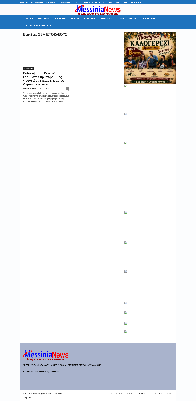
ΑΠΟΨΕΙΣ (133, 18)
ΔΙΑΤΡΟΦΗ (149, 18)
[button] (171, 22)
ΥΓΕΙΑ (124, 2)
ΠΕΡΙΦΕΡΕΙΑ (60, 18)
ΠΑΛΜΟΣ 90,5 (156, 394)
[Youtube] (174, 2)
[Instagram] (164, 2)
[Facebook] (150, 2)
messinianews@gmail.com (47, 371)
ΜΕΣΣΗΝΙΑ (43, 18)
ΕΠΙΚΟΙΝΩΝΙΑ (135, 2)
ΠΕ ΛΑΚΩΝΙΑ (28, 68)
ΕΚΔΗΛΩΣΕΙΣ (65, 2)
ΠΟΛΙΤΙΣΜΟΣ (106, 18)
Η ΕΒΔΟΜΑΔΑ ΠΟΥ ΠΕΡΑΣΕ (39, 25)
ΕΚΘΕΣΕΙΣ (78, 2)
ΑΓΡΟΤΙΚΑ (24, 2)
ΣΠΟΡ (121, 18)
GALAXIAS (169, 394)
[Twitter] (169, 2)
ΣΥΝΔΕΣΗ (129, 394)
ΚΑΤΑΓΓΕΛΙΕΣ (101, 2)
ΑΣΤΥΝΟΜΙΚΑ (37, 2)
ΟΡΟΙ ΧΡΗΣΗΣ (116, 394)
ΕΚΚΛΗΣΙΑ (88, 2)
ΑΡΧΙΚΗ (29, 18)
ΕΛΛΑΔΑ (75, 18)
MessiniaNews (29, 88)
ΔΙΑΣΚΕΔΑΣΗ (51, 2)
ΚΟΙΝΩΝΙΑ (89, 18)
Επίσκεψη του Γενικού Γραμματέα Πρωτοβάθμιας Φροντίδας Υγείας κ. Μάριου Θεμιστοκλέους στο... (43, 78)
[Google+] (160, 2)
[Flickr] (155, 2)
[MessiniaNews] (98, 9)
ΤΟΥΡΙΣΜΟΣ (114, 2)
